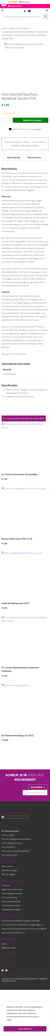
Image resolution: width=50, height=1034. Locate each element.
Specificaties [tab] (34, 157)
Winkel (12, 28)
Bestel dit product (32, 120)
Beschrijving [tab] (13, 157)
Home (4, 28)
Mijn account (7, 866)
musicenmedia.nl (9, 981)
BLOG (4, 943)
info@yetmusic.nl (14, 843)
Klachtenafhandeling (11, 901)
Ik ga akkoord (25, 1028)
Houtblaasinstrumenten (12, 31)
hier (6, 353)
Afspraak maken (9, 947)
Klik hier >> (20, 932)
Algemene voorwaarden (12, 889)
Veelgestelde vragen (11, 909)
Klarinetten (30, 31)
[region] (25, 1018)
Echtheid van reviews (11, 905)
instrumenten (23, 28)
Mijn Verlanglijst (8, 874)
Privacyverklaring (9, 897)
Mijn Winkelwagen (9, 870)
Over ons (6, 885)
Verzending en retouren (12, 893)
